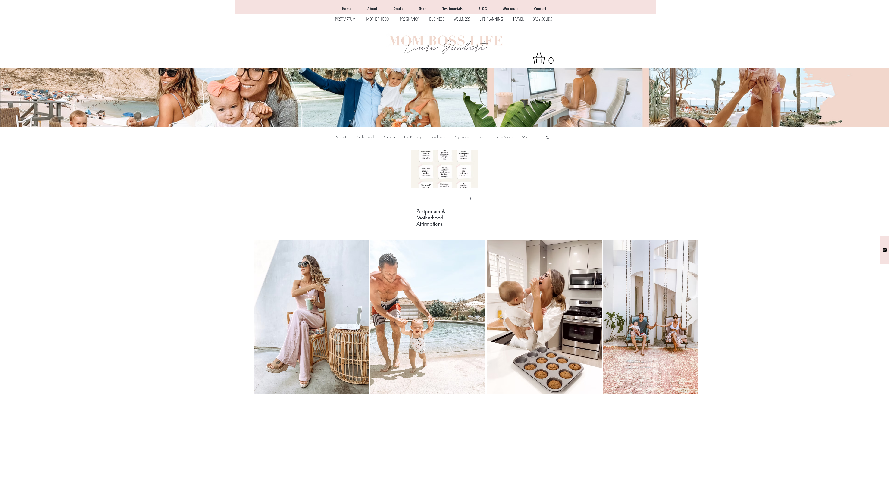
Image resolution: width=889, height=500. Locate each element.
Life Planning (413, 137)
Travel (482, 137)
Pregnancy (461, 137)
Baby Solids (504, 137)
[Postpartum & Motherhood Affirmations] (444, 169)
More (525, 137)
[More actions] (472, 198)
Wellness (438, 137)
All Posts (341, 137)
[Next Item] (689, 317)
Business (389, 137)
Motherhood (365, 137)
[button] (546, 58)
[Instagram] (885, 250)
